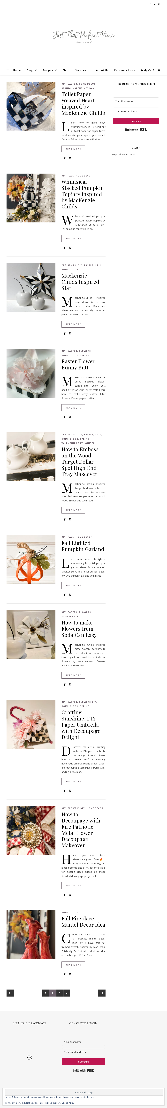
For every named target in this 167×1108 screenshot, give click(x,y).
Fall (71, 175)
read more (73, 148)
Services (80, 70)
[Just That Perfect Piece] (83, 37)
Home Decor (87, 83)
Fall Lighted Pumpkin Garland (82, 545)
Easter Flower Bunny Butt (78, 364)
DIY (63, 83)
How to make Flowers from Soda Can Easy (79, 628)
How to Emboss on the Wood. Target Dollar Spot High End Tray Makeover (80, 461)
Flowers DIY (69, 616)
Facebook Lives (124, 70)
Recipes (48, 70)
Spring (66, 88)
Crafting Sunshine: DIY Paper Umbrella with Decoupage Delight (80, 724)
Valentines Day (83, 88)
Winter (90, 443)
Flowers (85, 351)
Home (17, 70)
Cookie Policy (68, 1102)
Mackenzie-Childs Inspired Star (80, 281)
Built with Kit (136, 130)
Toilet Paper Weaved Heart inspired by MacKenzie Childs (83, 103)
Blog (30, 70)
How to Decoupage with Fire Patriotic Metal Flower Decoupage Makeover (80, 830)
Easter (72, 83)
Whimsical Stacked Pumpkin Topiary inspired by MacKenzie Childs (82, 194)
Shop (66, 70)
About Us (102, 70)
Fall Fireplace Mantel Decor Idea (83, 921)
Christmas (68, 265)
